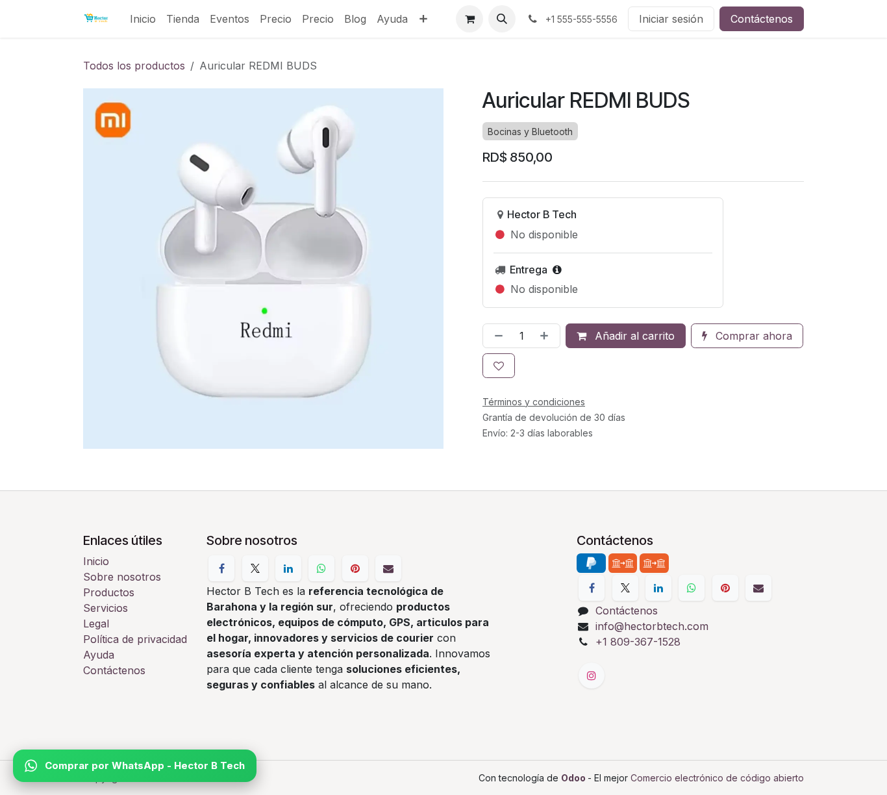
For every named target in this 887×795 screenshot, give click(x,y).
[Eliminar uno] (496, 335)
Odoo (574, 777)
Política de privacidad (135, 639)
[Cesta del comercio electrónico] (469, 18)
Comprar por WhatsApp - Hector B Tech (145, 765)
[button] (502, 18)
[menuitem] (143, 19)
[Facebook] (221, 568)
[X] (255, 568)
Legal (96, 623)
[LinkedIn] (288, 568)
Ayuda (98, 654)
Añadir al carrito (633, 335)
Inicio (96, 561)
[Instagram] (592, 675)
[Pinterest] (355, 568)
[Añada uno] (547, 335)
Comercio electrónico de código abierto (717, 777)
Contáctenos (762, 18)
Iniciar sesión (671, 18)
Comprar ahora (752, 335)
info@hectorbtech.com (651, 626)
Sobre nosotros (122, 576)
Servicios (105, 607)
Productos (108, 592)
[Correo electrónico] (388, 568)
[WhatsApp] (321, 568)
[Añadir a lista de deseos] (498, 365)
